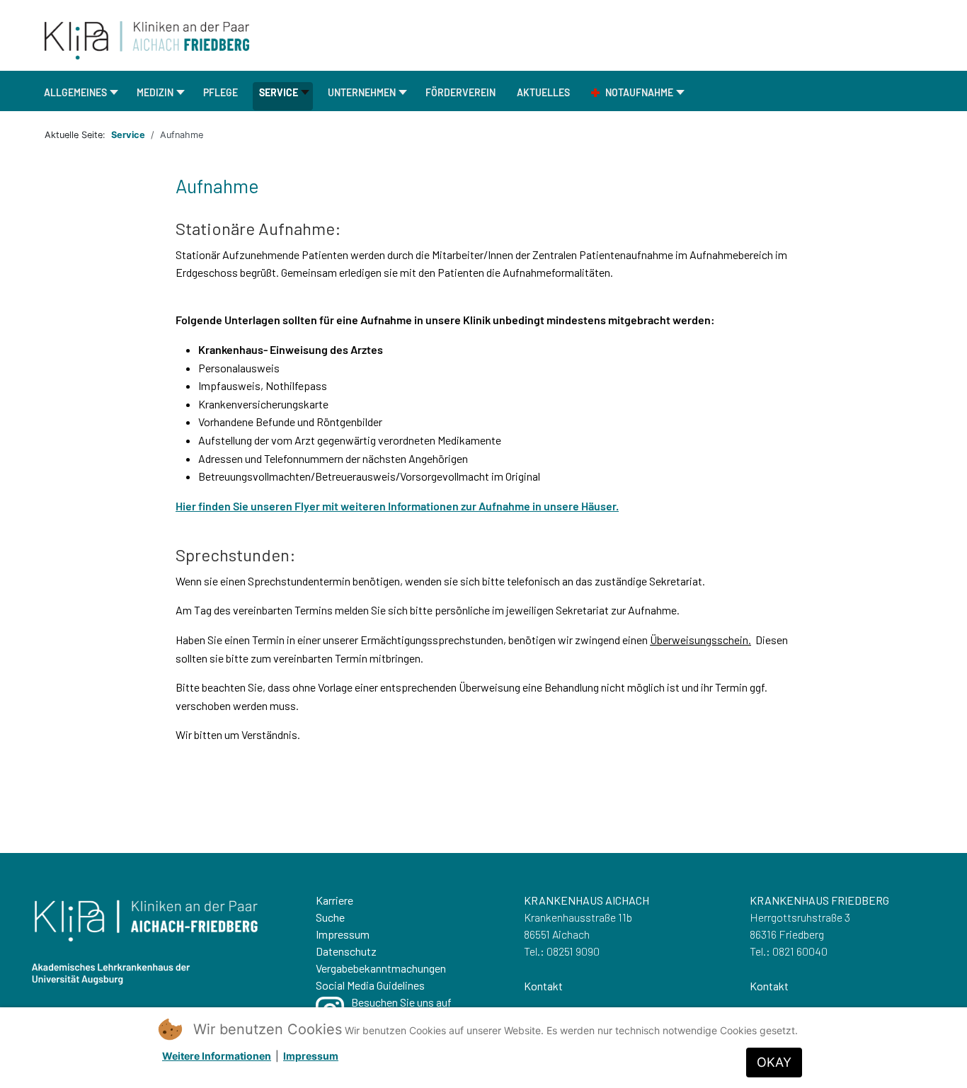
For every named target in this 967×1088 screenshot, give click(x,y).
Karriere (334, 900)
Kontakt (543, 985)
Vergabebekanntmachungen (381, 968)
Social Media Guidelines (370, 985)
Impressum (343, 934)
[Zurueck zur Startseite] (147, 39)
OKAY (774, 1062)
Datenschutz (346, 951)
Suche (330, 917)
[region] (483, 970)
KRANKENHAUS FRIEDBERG (819, 900)
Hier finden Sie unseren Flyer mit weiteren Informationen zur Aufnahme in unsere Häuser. (397, 505)
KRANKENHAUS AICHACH (586, 900)
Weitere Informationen (216, 1056)
